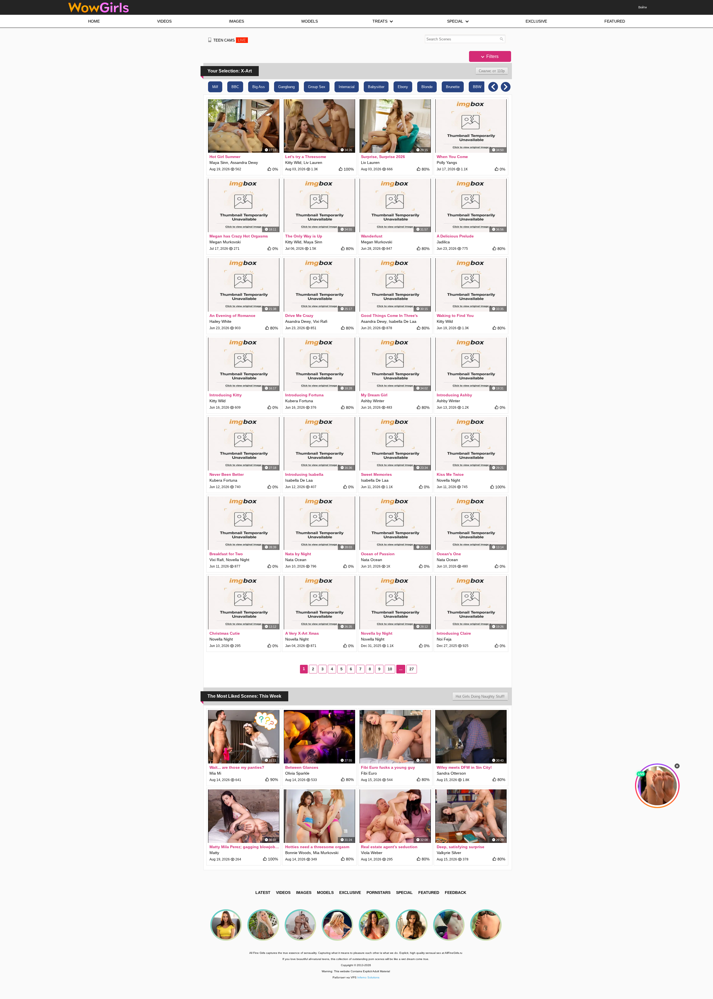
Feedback (455, 892)
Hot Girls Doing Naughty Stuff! (480, 696)
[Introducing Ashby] (471, 364)
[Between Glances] (319, 736)
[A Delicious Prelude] (471, 205)
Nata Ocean (295, 559)
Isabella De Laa (402, 321)
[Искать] (501, 39)
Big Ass (258, 87)
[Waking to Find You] (471, 285)
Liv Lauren (313, 162)
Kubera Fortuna (299, 401)
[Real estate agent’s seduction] (395, 816)
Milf (215, 87)
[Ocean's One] (471, 523)
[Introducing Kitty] (243, 364)
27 (411, 669)
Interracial (347, 87)
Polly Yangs (447, 162)
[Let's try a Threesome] (319, 126)
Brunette (453, 87)
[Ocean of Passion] (395, 523)
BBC (235, 87)
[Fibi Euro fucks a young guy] (395, 736)
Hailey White (220, 321)
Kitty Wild (293, 162)
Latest (262, 892)
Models (325, 892)
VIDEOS (283, 892)
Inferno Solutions (368, 977)
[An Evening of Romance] (243, 285)
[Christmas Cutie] (243, 602)
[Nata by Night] (319, 523)
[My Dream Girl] (395, 364)
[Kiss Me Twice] (471, 444)
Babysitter (376, 87)
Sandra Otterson (451, 773)
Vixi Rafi (320, 321)
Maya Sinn (218, 162)
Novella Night (448, 480)
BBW (477, 87)
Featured (428, 892)
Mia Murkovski (325, 852)
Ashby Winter (372, 401)
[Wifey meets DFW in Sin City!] (471, 736)
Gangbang (286, 87)
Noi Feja (444, 639)
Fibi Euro (369, 773)
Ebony (403, 87)
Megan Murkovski (225, 242)
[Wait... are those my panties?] (243, 736)
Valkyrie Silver (449, 852)
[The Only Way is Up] (319, 205)
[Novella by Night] (395, 602)
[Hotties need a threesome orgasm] (319, 816)
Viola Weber (371, 852)
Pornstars (378, 892)
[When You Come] (471, 126)
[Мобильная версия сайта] (209, 40)
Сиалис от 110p (492, 71)
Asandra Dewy (298, 321)
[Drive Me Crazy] (319, 285)
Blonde (427, 87)
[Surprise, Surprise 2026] (395, 126)
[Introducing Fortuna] (319, 364)
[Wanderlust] (395, 205)
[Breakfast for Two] (243, 523)
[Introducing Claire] (471, 602)
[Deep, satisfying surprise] (471, 816)
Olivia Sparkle (297, 773)
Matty (214, 852)
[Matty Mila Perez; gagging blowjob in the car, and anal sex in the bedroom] (243, 816)
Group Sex (316, 87)
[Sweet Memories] (395, 444)
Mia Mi (215, 773)
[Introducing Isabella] (319, 444)
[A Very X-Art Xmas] (319, 602)
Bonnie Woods (298, 852)
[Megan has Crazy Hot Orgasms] (243, 205)
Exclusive (350, 892)
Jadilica (443, 242)
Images (303, 892)
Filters (492, 56)
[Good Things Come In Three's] (395, 285)
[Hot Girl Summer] (243, 126)
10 (390, 669)
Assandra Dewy (244, 162)
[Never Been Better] (243, 444)
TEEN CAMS (229, 40)
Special (404, 892)
